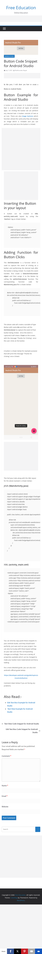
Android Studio (9, 56)
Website (5, 806)
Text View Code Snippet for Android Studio (21, 724)
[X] (17, 951)
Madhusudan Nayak (21, 70)
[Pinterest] (24, 951)
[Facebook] (10, 951)
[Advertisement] (23, 75)
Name (5, 785)
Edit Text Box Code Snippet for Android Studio (22, 731)
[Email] (31, 951)
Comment (6, 756)
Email (5, 796)
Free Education (21, 8)
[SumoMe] (38, 951)
